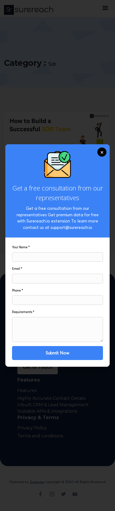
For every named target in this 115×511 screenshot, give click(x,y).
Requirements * (23, 312)
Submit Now (57, 352)
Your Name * (21, 247)
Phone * (17, 290)
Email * (17, 269)
